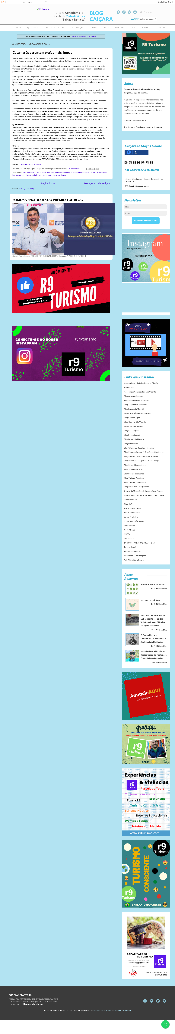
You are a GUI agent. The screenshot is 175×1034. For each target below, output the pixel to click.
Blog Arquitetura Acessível (135, 404)
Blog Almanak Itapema (133, 396)
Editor (133, 28)
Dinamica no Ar (130, 499)
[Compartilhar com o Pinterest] (97, 169)
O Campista (129, 538)
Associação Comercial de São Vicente (140, 392)
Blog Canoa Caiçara (132, 417)
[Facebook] (118, 12)
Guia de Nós (129, 504)
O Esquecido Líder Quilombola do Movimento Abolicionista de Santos (153, 638)
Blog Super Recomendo (134, 474)
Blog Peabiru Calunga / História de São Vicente (144, 452)
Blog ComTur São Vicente (135, 422)
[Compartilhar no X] (92, 169)
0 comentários (75, 169)
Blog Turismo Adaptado (134, 478)
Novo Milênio (129, 530)
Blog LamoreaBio (131, 443)
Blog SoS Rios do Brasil (133, 469)
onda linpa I (47, 175)
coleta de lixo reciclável (45, 172)
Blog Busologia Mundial (134, 409)
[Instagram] (124, 12)
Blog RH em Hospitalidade (135, 465)
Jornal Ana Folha (131, 517)
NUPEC (127, 534)
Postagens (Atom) (26, 189)
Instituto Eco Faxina (132, 508)
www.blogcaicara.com (103, 1010)
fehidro (93, 172)
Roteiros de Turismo (54, 28)
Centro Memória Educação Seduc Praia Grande (144, 495)
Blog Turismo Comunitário (135, 482)
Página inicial (48, 183)
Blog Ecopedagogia (132, 435)
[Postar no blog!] (90, 169)
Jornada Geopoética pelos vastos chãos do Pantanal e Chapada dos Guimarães (154, 654)
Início (18, 28)
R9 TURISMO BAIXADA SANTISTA (139, 543)
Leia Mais (163, 588)
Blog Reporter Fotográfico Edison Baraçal (141, 461)
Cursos (93, 28)
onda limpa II (37, 175)
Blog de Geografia (131, 430)
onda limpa (26, 175)
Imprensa (146, 28)
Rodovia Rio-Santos (132, 551)
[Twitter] (129, 12)
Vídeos (106, 28)
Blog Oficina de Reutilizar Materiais (139, 448)
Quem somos (33, 28)
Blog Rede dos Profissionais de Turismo (141, 456)
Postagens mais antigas (97, 183)
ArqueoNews (129, 387)
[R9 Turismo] (135, 12)
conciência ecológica (63, 172)
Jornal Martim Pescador (134, 521)
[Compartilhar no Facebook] (95, 169)
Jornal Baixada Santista (30, 164)
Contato (161, 28)
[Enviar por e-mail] (87, 169)
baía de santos (29, 172)
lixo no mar (16, 175)
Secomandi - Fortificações (135, 555)
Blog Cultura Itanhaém (133, 426)
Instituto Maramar (132, 512)
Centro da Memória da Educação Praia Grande (143, 491)
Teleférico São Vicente (134, 560)
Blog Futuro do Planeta (134, 439)
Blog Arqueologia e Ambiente (136, 400)
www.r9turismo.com (122, 1010)
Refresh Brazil (130, 547)
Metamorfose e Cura (150, 600)
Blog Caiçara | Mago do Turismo (137, 413)
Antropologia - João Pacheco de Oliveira (141, 383)
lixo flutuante (102, 172)
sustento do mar (59, 175)
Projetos (119, 28)
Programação (77, 28)
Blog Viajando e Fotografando (136, 486)
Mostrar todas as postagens (84, 36)
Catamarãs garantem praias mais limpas (42, 52)
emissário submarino (81, 172)
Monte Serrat (130, 525)
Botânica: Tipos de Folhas (153, 584)
